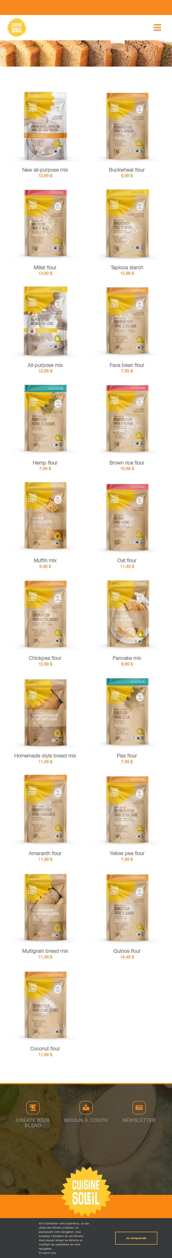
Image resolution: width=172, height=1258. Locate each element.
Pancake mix (127, 658)
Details (58, 127)
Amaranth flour (45, 853)
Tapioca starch (127, 267)
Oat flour (127, 560)
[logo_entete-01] (16, 18)
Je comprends (136, 1238)
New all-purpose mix (45, 170)
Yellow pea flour (127, 853)
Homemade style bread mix (45, 756)
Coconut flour (45, 1048)
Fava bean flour (127, 365)
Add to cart (34, 127)
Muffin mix (45, 560)
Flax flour (127, 756)
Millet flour (45, 267)
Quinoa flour (127, 951)
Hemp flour (45, 463)
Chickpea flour (45, 658)
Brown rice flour (126, 463)
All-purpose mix (45, 365)
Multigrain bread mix (45, 951)
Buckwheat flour (127, 170)
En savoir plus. (48, 1252)
